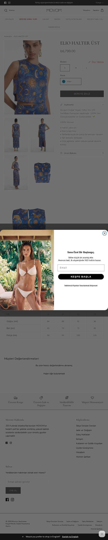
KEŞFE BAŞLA (81, 276)
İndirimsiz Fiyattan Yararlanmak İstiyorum (81, 286)
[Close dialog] (105, 233)
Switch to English (70, 536)
